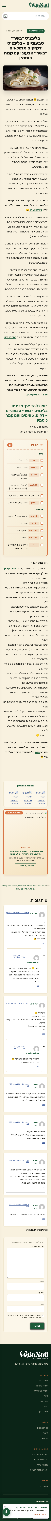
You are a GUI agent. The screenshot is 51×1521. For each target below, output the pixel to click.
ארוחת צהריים (42, 1385)
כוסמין (14, 886)
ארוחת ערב (22, 886)
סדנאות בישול (42, 1465)
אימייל (41, 1293)
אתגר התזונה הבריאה (39, 1470)
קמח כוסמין (24, 889)
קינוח (46, 1396)
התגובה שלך (38, 1246)
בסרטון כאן (10, 568)
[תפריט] (4, 5)
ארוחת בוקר (43, 1411)
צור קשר (44, 1438)
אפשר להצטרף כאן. (37, 394)
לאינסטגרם (35, 210)
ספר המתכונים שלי (40, 1454)
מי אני (45, 1433)
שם (42, 1281)
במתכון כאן (10, 337)
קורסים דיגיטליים (41, 1459)
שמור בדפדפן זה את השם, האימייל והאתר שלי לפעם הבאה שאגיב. (24, 1316)
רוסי (17, 889)
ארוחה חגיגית (32, 886)
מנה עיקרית (6, 886)
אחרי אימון (44, 1401)
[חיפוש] (5, 16)
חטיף (46, 1406)
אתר (42, 1304)
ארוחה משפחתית (36, 31)
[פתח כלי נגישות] (6, 1512)
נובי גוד (32, 889)
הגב (43, 943)
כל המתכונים (42, 1428)
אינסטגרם (44, 1486)
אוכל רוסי (42, 886)
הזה (37, 752)
